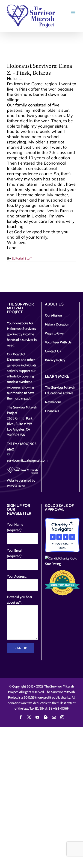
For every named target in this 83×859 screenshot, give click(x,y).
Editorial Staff (22, 258)
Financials (52, 411)
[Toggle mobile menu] (73, 12)
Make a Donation (57, 324)
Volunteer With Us (58, 342)
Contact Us (53, 351)
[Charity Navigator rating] (62, 535)
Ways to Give (54, 333)
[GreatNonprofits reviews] (62, 583)
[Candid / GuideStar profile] (62, 561)
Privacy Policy (55, 360)
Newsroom (53, 402)
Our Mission (53, 315)
